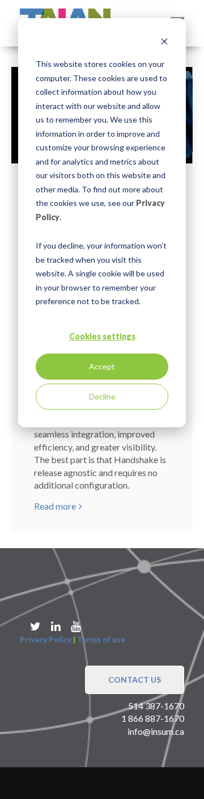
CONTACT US (134, 679)
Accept (102, 366)
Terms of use (101, 639)
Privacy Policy (45, 639)
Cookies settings (102, 336)
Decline (102, 396)
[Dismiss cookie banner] (164, 43)
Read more (55, 506)
